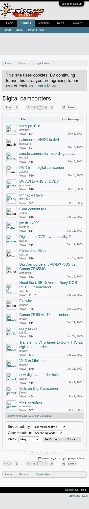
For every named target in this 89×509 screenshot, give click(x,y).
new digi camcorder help (39, 375)
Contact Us (72, 489)
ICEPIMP (24, 199)
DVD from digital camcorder (41, 168)
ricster (23, 240)
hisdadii (23, 157)
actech (23, 378)
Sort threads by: (19, 427)
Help (84, 489)
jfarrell (22, 392)
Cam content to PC (34, 209)
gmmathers (26, 185)
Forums (26, 22)
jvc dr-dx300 (29, 223)
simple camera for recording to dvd (47, 154)
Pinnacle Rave (31, 195)
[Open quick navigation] (83, 63)
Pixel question (30, 402)
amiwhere (25, 406)
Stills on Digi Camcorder (38, 389)
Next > (72, 107)
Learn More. (46, 85)
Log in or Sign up (72, 3)
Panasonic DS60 (32, 251)
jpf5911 (23, 332)
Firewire (25, 301)
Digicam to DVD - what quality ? (45, 237)
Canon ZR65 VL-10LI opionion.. (44, 315)
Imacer (23, 318)
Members (44, 22)
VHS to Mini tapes (33, 361)
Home (9, 22)
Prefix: (12, 439)
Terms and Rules (77, 495)
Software (76, 22)
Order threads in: (20, 433)
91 (63, 107)
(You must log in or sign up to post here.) (62, 458)
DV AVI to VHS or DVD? (39, 181)
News (60, 22)
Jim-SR (23, 291)
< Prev (8, 107)
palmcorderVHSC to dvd (39, 140)
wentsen (24, 226)
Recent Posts (36, 29)
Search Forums (13, 29)
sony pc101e (29, 126)
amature (24, 129)
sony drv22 (28, 329)
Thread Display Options (44, 452)
